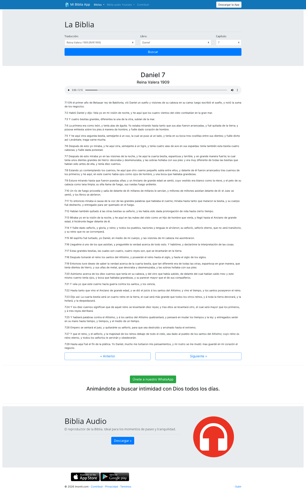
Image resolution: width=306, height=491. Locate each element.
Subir (238, 486)
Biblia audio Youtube (120, 4)
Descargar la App (228, 4)
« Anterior (107, 356)
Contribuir (143, 4)
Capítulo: (221, 36)
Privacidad (111, 486)
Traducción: (72, 36)
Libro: (143, 36)
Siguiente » (198, 356)
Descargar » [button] (122, 440)
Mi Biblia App (79, 4)
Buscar (153, 52)
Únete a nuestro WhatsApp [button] (153, 379)
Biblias (98, 4)
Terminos (125, 486)
